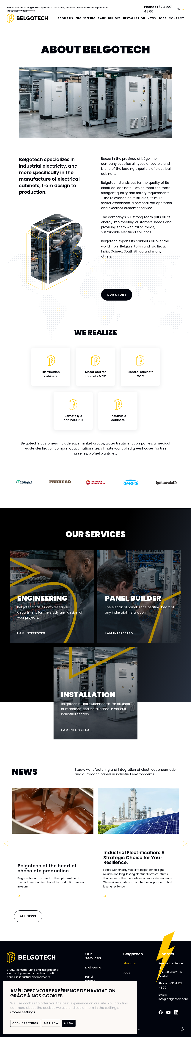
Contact (176, 18)
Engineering (86, 18)
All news (28, 916)
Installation (134, 18)
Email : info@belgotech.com (173, 997)
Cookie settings (22, 1012)
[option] (24, 482)
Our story (116, 295)
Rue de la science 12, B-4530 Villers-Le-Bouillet (171, 969)
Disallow (51, 1023)
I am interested (31, 633)
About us (65, 18)
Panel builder (109, 18)
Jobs (162, 18)
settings (111, 1008)
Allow (68, 1023)
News (152, 18)
